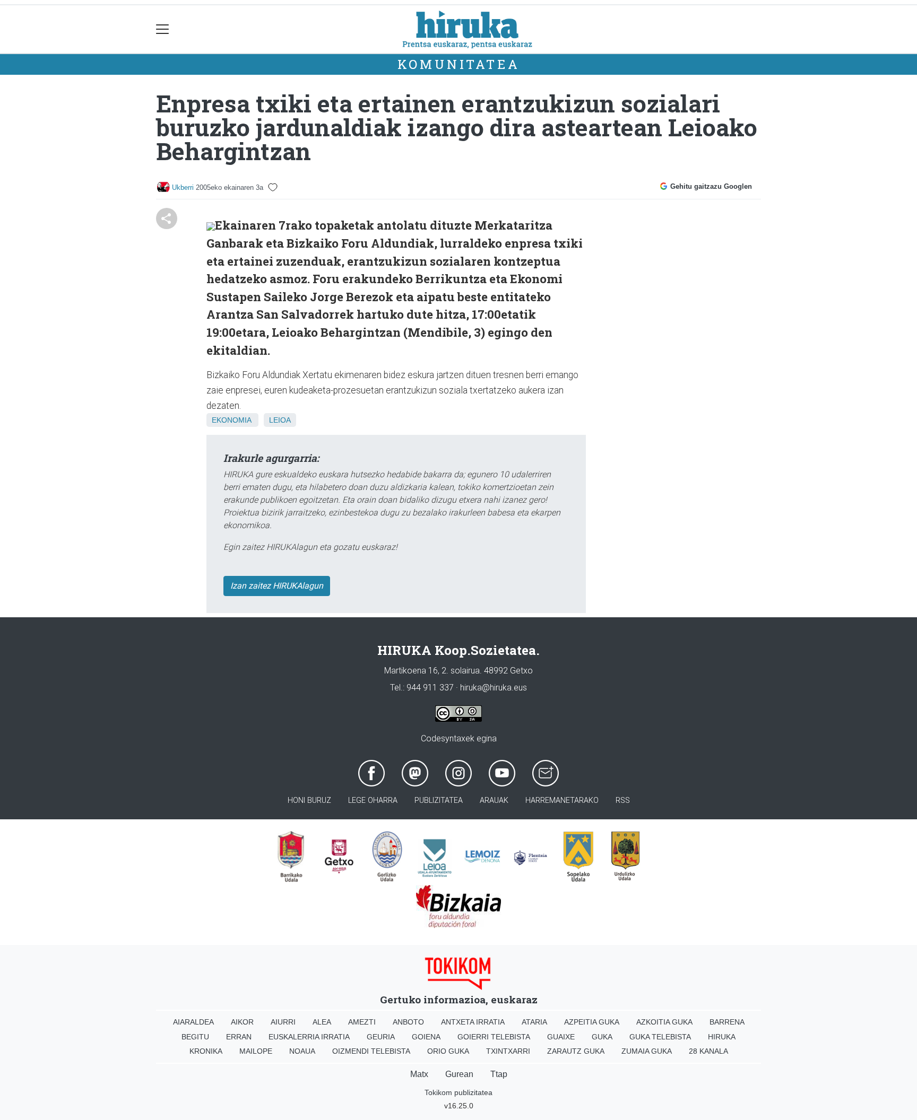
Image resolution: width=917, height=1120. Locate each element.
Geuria (381, 1036)
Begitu (195, 1036)
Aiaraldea (193, 1022)
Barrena (727, 1022)
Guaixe (561, 1036)
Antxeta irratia (473, 1022)
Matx (419, 1074)
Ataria (534, 1022)
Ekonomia (231, 420)
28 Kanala (708, 1051)
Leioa (280, 420)
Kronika (205, 1051)
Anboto (408, 1022)
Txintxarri (508, 1051)
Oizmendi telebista (371, 1051)
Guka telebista (660, 1036)
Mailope (255, 1051)
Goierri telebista (493, 1036)
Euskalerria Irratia (309, 1036)
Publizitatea (438, 800)
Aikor (242, 1022)
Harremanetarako (562, 800)
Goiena (426, 1036)
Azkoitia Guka (664, 1022)
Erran (239, 1036)
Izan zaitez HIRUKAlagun (276, 586)
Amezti (362, 1022)
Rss (623, 800)
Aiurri (283, 1022)
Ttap (498, 1074)
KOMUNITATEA (458, 64)
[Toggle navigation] (162, 29)
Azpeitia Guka (591, 1022)
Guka (602, 1036)
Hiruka (722, 1036)
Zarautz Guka (575, 1051)
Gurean (459, 1074)
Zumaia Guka (646, 1051)
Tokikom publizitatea (458, 1092)
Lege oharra (372, 800)
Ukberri (183, 187)
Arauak (494, 800)
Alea (322, 1022)
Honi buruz (309, 800)
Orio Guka (448, 1051)
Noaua (302, 1051)
